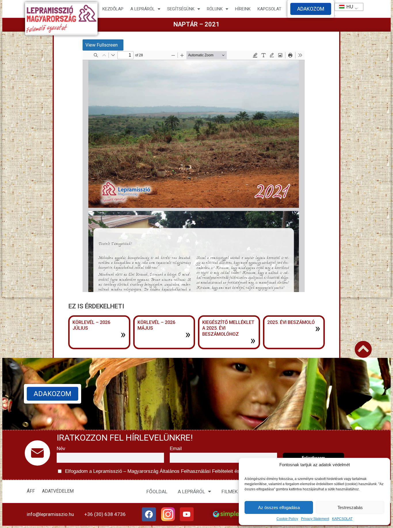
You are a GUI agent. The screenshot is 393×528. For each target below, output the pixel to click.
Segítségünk (180, 8)
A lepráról (142, 8)
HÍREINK (243, 8)
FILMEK (230, 491)
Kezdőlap (112, 8)
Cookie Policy (287, 519)
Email (176, 448)
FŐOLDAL (156, 491)
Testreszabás (350, 507)
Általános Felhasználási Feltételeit (196, 471)
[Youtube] (187, 514)
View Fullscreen (101, 45)
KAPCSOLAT (342, 519)
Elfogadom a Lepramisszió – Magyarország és (181, 471)
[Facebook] (149, 514)
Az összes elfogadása (279, 507)
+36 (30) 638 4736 (105, 514)
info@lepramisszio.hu (50, 514)
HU (347, 6)
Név (61, 448)
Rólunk (215, 8)
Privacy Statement (315, 519)
